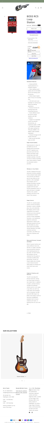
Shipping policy (36, 422)
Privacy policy (23, 422)
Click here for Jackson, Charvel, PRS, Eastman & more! (21, 392)
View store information (33, 42)
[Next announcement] (41, 1)
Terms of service (30, 422)
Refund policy (17, 422)
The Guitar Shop (11, 422)
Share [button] (29, 313)
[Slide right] (24, 381)
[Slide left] (19, 381)
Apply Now (34, 53)
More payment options (34, 34)
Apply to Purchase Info (33, 58)
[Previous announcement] (2, 1)
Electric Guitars (20, 376)
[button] (2, 7)
